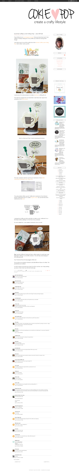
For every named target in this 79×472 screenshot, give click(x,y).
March (60, 202)
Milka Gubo (17, 423)
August (60, 172)
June (60, 174)
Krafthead (16, 335)
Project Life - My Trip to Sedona (61, 194)
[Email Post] (26, 270)
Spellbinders (37, 271)
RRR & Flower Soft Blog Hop (62, 149)
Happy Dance (17, 388)
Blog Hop (19, 271)
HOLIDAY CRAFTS (59, 63)
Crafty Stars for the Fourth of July (60, 188)
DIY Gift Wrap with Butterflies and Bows (60, 196)
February (60, 204)
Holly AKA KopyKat (18, 405)
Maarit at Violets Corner (19, 395)
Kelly (15, 328)
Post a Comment (16, 459)
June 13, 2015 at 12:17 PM (19, 420)
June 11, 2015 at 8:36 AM (19, 307)
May (60, 200)
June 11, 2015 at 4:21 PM (19, 362)
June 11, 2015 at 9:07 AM (19, 319)
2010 (59, 212)
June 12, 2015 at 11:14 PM (19, 408)
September (60, 170)
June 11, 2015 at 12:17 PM (19, 345)
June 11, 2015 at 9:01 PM (19, 385)
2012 (59, 210)
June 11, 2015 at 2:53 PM (19, 350)
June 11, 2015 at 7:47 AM (19, 289)
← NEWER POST (17, 461)
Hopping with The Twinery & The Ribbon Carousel (62, 131)
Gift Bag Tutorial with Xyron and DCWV (60, 184)
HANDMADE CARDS (60, 61)
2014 (59, 207)
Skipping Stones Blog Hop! (61, 122)
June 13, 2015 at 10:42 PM (19, 437)
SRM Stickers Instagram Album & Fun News (60, 179)
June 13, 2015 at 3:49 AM (19, 414)
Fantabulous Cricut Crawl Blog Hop (62, 158)
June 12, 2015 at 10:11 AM (19, 392)
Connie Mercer (17, 454)
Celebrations (24, 271)
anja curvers (17, 280)
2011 (59, 211)
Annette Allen (17, 286)
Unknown (16, 411)
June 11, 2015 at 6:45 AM (19, 277)
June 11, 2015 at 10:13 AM (19, 338)
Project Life (59, 64)
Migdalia (16, 440)
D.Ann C (16, 382)
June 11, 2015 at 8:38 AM (19, 313)
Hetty (16, 341)
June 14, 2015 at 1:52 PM (19, 451)
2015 (59, 169)
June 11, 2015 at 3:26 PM (19, 356)
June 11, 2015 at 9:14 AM (19, 325)
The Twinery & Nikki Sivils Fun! (61, 140)
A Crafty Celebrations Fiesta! (60, 180)
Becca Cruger (17, 417)
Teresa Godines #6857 (18, 359)
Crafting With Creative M (19, 444)
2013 (59, 208)
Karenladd (16, 348)
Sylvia (16, 292)
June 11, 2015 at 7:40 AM (19, 283)
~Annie (43, 355)
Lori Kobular (17, 298)
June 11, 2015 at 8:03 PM (19, 379)
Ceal (15, 428)
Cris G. (16, 365)
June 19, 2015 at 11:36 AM (19, 457)
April (60, 201)
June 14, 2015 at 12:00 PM (19, 446)
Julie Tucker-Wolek (18, 275)
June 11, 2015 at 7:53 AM (19, 295)
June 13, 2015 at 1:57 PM (19, 431)
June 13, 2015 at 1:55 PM (19, 425)
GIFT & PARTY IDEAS (30, 271)
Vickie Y (16, 376)
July (60, 173)
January (60, 205)
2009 (60, 214)
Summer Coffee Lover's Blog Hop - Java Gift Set (60, 190)
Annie (16, 353)
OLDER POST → (47, 461)
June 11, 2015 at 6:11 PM (19, 368)
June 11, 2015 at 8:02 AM (19, 300)
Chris (16, 322)
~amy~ (16, 303)
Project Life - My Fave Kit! (60, 186)
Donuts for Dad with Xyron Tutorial (60, 198)
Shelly (16, 371)
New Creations (17, 316)
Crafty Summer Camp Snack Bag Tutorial (60, 192)
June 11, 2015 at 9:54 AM (19, 332)
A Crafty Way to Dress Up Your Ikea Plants (60, 182)
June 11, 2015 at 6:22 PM (19, 373)
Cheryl (16, 449)
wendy (16, 310)
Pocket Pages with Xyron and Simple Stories (60, 176)
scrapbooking (59, 66)
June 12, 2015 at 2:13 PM (19, 402)
